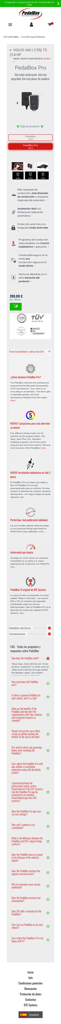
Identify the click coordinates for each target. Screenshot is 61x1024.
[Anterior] (17, 103)
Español (34, 1014)
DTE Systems (30, 1005)
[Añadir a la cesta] (16, 306)
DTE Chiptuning (11, 37)
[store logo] (30, 13)
